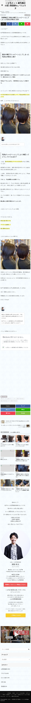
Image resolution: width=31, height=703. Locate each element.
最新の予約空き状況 (15, 696)
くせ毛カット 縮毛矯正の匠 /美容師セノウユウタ (15, 5)
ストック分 (8, 696)
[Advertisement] (15, 372)
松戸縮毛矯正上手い (6, 400)
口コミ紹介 (5, 677)
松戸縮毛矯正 (21, 398)
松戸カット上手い (12, 398)
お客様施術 (4, 396)
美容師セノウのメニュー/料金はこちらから (15, 584)
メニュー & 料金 (13, 694)
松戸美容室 (14, 400)
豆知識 (4, 686)
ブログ (5, 673)
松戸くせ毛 (4, 398)
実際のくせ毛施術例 (6, 694)
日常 (3, 682)
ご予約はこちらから (15, 615)
